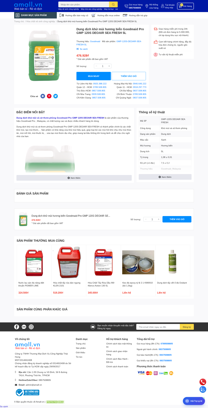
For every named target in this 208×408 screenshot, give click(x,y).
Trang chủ (81, 343)
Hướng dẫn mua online (108, 15)
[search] (113, 4)
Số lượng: (81, 66)
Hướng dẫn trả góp (138, 15)
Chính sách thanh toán (117, 366)
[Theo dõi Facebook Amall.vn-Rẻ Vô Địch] (16, 326)
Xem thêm (75, 178)
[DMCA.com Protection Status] (55, 401)
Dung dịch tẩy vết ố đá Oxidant (172, 282)
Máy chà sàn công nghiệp (91, 9)
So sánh (4, 406)
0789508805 (167, 343)
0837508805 (165, 349)
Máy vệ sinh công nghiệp (68, 9)
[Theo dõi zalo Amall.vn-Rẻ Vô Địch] (23, 326)
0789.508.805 (99, 87)
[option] (44, 55)
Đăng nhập (169, 8)
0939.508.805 (98, 94)
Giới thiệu (80, 352)
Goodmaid (95, 41)
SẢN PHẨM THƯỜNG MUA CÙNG (41, 240)
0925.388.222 (100, 83)
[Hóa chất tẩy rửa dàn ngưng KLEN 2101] (69, 262)
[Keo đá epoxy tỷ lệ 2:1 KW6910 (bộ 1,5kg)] (138, 262)
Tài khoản (170, 5)
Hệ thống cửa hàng (153, 6)
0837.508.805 (139, 90)
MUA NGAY (93, 76)
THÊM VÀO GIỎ (129, 76)
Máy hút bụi (109, 9)
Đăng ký (187, 327)
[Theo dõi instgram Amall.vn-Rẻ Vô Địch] (31, 326)
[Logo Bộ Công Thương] (27, 392)
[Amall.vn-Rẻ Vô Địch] (33, 6)
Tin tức (79, 357)
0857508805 (135, 7)
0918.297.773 (139, 87)
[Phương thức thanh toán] (155, 373)
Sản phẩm (81, 348)
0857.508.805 (98, 90)
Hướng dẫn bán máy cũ (76, 15)
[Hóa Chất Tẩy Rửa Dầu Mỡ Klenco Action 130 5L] (104, 262)
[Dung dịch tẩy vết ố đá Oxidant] (173, 262)
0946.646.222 (139, 83)
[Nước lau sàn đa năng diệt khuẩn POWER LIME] (34, 262)
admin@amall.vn (34, 384)
